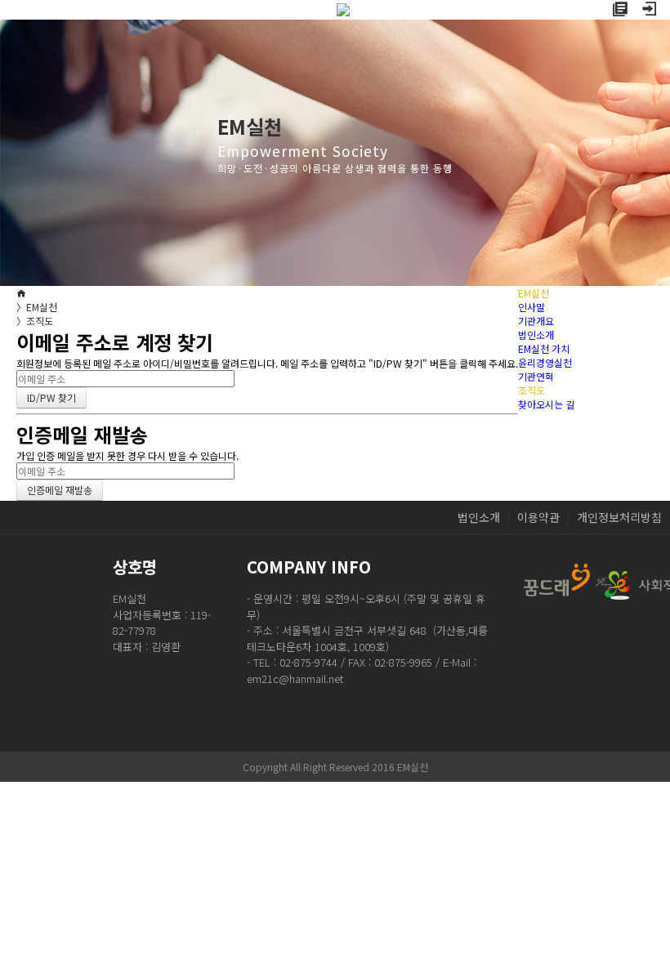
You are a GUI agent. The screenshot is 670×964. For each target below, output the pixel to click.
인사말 (531, 307)
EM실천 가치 (544, 348)
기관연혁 (536, 376)
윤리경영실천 (545, 362)
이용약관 (538, 517)
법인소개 (536, 334)
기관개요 (536, 321)
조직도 (34, 321)
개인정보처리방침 (619, 517)
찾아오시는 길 (546, 404)
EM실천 (36, 307)
